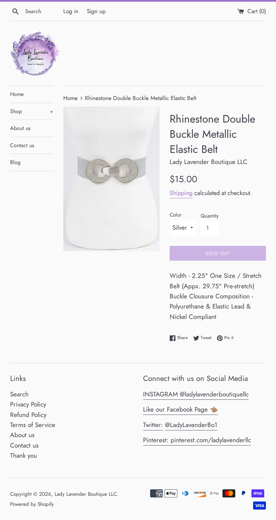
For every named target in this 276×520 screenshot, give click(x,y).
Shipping (181, 193)
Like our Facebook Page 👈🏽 (180, 409)
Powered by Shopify (32, 504)
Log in (70, 11)
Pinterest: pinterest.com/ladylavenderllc (197, 440)
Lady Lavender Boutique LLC (86, 494)
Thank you (23, 455)
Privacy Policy (28, 404)
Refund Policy (28, 414)
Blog (15, 162)
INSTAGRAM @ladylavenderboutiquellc (196, 394)
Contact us (22, 145)
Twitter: (153, 424)
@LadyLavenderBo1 (191, 424)
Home (17, 94)
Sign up (96, 11)
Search (19, 394)
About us (20, 128)
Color (175, 215)
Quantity (210, 216)
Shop (31, 111)
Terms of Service (32, 424)
